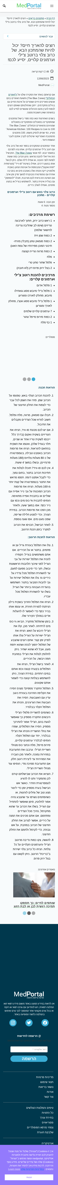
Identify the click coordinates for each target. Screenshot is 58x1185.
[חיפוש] (4, 6)
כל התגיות (47, 1112)
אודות (50, 1091)
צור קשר (48, 1096)
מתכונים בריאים (36, 18)
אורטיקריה (47, 1143)
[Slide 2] (29, 379)
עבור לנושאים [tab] (46, 36)
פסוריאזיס (47, 1122)
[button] (29, 1059)
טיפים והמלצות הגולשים (39, 1107)
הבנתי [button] (29, 1177)
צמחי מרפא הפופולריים (40, 1127)
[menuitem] (4, 6)
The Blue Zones (23, 153)
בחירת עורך (46, 1117)
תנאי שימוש (46, 1082)
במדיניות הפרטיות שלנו (32, 1169)
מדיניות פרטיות (44, 1077)
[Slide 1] (33, 379)
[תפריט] (51, 6)
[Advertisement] (29, 954)
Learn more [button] (14, 1169)
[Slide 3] (24, 379)
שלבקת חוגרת (45, 1132)
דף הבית (51, 18)
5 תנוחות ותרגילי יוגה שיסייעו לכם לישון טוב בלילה (35, 904)
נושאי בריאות (46, 1087)
